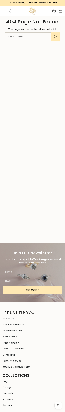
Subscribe (32, 290)
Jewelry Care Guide (13, 324)
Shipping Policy (11, 342)
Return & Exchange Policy (16, 366)
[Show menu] (4, 11)
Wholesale (8, 318)
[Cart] (60, 11)
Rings (5, 381)
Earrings (7, 387)
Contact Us (9, 354)
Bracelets (8, 399)
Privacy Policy (10, 336)
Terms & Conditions (13, 348)
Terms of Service (12, 360)
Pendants (8, 393)
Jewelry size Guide (13, 330)
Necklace (8, 405)
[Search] (55, 36)
